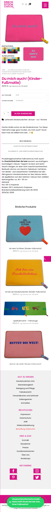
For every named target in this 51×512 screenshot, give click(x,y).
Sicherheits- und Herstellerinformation (25, 151)
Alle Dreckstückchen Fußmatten (19, 70)
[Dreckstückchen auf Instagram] (37, 471)
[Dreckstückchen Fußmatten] (9, 7)
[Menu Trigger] (45, 5)
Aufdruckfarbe (7, 101)
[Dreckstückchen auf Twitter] (37, 477)
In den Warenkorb (23, 113)
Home (3, 70)
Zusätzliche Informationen (25, 146)
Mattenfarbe (6, 95)
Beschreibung (25, 141)
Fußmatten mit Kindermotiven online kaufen (16, 72)
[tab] (25, 141)
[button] (25, 502)
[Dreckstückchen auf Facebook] (13, 471)
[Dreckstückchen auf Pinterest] (13, 477)
